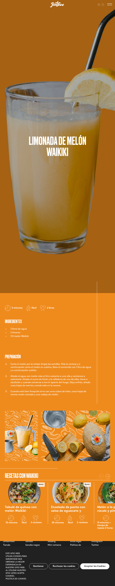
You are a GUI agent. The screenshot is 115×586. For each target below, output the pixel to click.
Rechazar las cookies (64, 566)
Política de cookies (16, 579)
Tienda (6, 545)
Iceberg (52, 541)
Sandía (29, 541)
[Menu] (109, 4)
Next (107, 476)
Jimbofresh (9, 541)
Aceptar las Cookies (94, 566)
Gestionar (38, 566)
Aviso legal (75, 541)
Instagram (97, 541)
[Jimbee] (57, 4)
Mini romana (54, 545)
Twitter (95, 545)
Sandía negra (32, 545)
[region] (57, 566)
